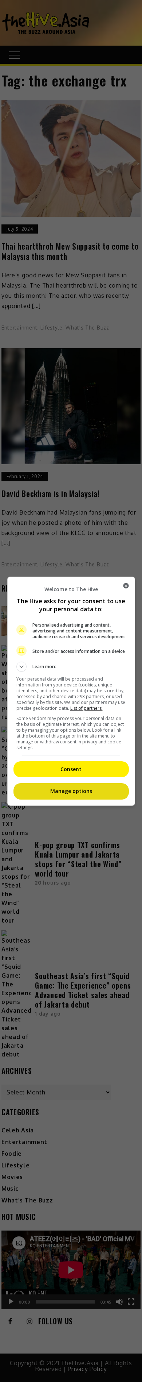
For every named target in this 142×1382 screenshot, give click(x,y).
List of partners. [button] (86, 708)
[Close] (126, 585)
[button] (71, 667)
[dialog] (71, 691)
